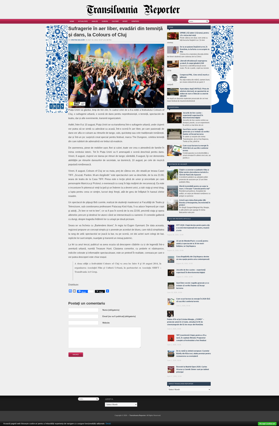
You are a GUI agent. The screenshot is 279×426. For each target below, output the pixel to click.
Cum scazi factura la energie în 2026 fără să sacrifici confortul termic (195, 148)
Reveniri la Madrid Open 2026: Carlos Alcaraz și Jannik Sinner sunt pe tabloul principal (192, 369)
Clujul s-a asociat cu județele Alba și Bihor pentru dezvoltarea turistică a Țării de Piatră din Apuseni (194, 172)
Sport (125, 21)
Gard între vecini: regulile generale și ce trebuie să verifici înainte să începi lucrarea (196, 131)
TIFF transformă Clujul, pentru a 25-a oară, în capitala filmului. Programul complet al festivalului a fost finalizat (191, 337)
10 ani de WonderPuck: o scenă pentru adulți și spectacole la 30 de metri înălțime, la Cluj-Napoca (192, 243)
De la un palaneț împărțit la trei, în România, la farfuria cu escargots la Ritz (194, 49)
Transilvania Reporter (137, 415)
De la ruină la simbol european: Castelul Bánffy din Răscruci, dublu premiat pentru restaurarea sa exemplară (193, 353)
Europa (105, 21)
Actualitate (83, 21)
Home (72, 21)
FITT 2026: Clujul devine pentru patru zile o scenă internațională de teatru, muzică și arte (193, 227)
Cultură (115, 21)
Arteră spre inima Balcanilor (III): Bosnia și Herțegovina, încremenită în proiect (194, 202)
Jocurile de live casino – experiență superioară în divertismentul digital (193, 115)
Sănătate (135, 21)
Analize (95, 21)
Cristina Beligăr (78, 40)
